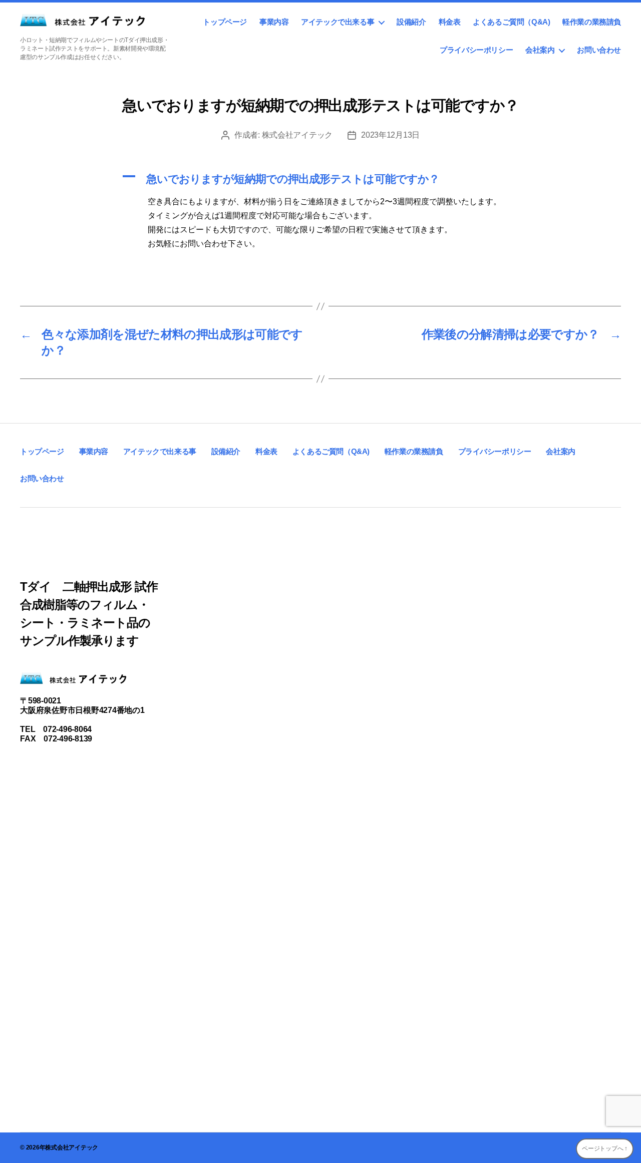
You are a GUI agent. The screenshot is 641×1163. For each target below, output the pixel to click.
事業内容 (273, 22)
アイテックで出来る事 (337, 22)
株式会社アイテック (297, 135)
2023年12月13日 (390, 135)
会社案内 (539, 50)
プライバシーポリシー (476, 50)
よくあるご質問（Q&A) (511, 22)
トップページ (225, 22)
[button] (320, 179)
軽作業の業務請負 (591, 22)
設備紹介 (411, 22)
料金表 (450, 22)
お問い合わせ (599, 50)
